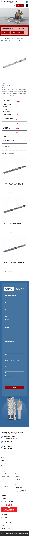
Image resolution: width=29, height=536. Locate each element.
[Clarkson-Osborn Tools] (9, 2)
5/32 (17, 115)
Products (7, 38)
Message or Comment (13, 376)
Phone (8, 327)
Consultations (4, 498)
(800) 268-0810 (7, 443)
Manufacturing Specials (7, 501)
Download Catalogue (6, 528)
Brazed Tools (4, 479)
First (6, 310)
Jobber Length (19, 38)
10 (16, 141)
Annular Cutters (5, 474)
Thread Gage (18, 487)
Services (3, 495)
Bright (17, 128)
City (6, 354)
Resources (4, 514)
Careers (3, 468)
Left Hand (18, 137)
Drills (13, 38)
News (2, 525)
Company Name (11, 295)
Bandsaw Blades (5, 476)
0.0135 (17, 110)
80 (16, 105)
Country (7, 372)
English (22, 1)
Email (7, 319)
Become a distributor (17, 32)
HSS (2, 40)
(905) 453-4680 (7, 441)
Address (8, 335)
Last (6, 316)
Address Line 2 (9, 348)
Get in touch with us (20, 289)
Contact (3, 454)
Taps (16, 485)
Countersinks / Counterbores (4, 485)
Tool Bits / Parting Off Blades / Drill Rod (20, 491)
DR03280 (18, 101)
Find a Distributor (5, 520)
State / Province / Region (12, 360)
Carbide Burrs (4, 482)
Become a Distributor (6, 523)
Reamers (17, 476)
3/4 (16, 119)
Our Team (3, 463)
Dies (2, 489)
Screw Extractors (19, 479)
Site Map (3, 457)
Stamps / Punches (20, 482)
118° (17, 132)
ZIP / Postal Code (10, 367)
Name (7, 303)
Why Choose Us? (5, 465)
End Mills (17, 474)
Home (2, 38)
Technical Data (4, 517)
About (2, 460)
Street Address (9, 341)
